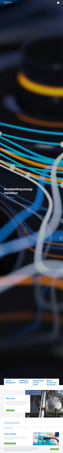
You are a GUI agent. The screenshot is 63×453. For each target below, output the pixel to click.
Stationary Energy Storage (23, 427)
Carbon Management (39, 427)
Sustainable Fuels (52, 427)
